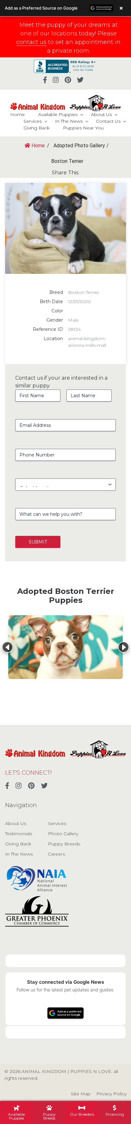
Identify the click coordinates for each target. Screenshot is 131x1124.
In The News (69, 121)
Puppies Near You (83, 128)
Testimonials (18, 833)
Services (33, 121)
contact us (31, 42)
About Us (101, 114)
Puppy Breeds (64, 844)
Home (17, 114)
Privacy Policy (111, 1094)
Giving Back (37, 128)
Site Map (81, 1094)
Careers (56, 854)
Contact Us (108, 121)
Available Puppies (58, 114)
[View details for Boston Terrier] (65, 647)
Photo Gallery (63, 833)
